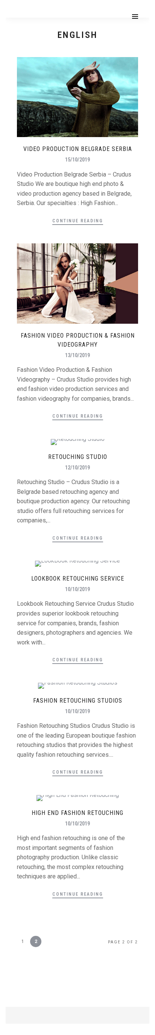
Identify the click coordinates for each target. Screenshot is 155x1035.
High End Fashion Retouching (77, 812)
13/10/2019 (77, 355)
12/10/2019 (77, 468)
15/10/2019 (77, 160)
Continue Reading (77, 220)
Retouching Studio (77, 456)
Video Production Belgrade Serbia (77, 148)
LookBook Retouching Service (77, 578)
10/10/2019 (77, 589)
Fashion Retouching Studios (77, 700)
